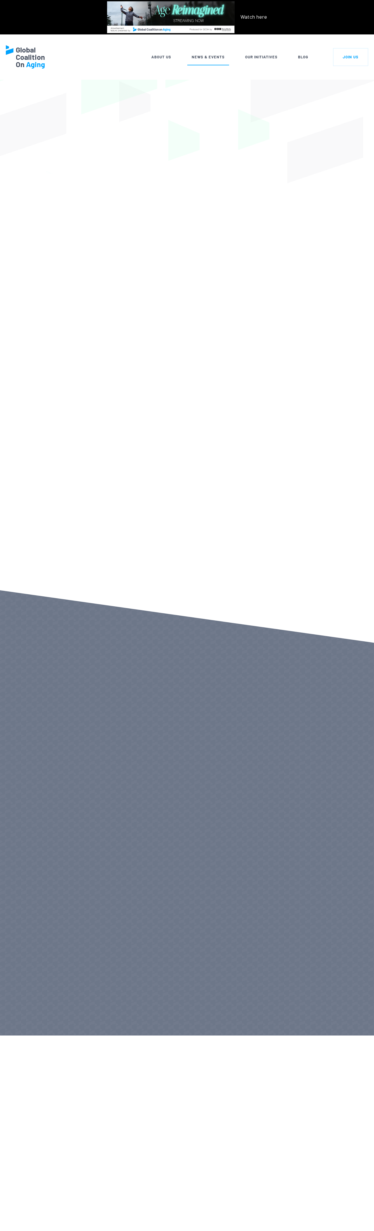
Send (349, 1217)
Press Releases (34, 1018)
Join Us (351, 57)
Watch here (253, 16)
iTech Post (110, 578)
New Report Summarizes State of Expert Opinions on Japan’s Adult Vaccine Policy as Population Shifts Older (257, 789)
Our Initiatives (261, 57)
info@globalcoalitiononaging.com (79, 1227)
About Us (161, 57)
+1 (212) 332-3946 (60, 1220)
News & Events (208, 57)
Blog (303, 57)
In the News (90, 90)
